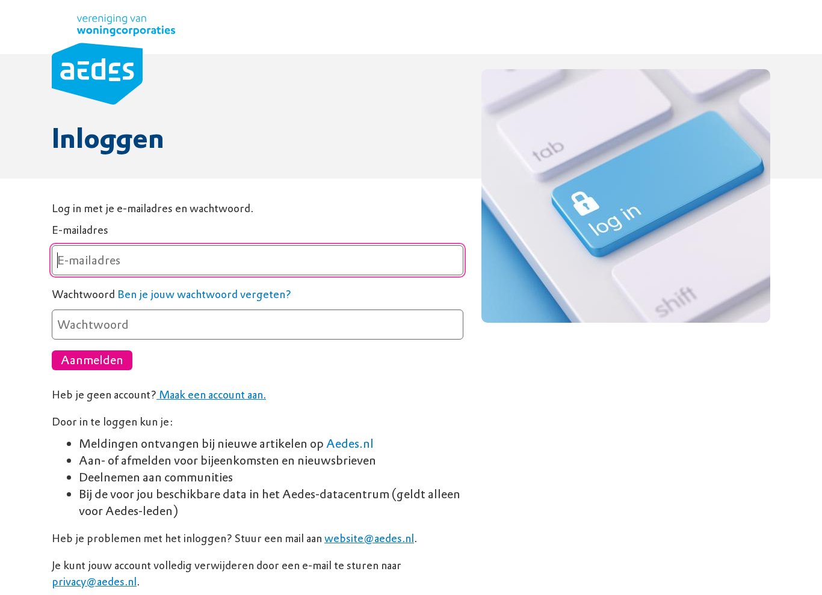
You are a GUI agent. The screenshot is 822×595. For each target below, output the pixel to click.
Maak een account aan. (211, 394)
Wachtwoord (83, 294)
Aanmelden (92, 360)
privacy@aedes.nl (94, 581)
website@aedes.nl (369, 538)
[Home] (113, 61)
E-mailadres (80, 230)
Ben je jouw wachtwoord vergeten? (204, 294)
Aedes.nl (350, 443)
